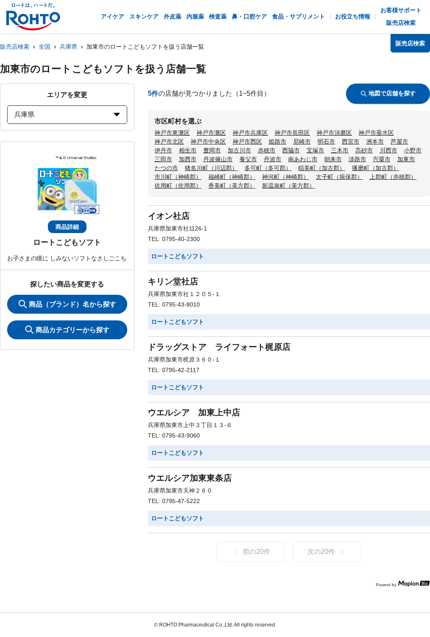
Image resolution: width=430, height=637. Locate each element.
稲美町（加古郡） (321, 168)
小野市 (413, 150)
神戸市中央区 (208, 141)
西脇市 (291, 150)
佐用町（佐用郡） (178, 185)
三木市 (340, 150)
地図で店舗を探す (392, 93)
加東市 (406, 159)
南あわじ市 (302, 159)
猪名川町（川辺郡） (211, 168)
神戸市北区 (169, 141)
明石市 (326, 141)
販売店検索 (14, 46)
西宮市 (350, 141)
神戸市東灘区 (172, 132)
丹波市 (272, 159)
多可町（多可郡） (267, 168)
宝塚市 (315, 150)
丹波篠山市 (218, 159)
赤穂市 (266, 150)
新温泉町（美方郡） (288, 185)
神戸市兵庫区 (250, 132)
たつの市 (166, 168)
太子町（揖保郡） (339, 176)
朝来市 (333, 159)
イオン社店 (169, 215)
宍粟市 (382, 159)
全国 (44, 46)
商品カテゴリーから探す (73, 329)
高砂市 (364, 150)
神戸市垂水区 (376, 132)
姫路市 (277, 141)
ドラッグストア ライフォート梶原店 (219, 346)
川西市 (388, 150)
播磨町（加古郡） (375, 168)
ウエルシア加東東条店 (190, 477)
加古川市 (239, 150)
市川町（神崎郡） (178, 176)
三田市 (163, 159)
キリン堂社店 (173, 281)
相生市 (188, 150)
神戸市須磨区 (334, 132)
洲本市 (375, 141)
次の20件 (321, 551)
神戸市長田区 (292, 132)
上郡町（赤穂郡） (393, 176)
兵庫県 (68, 46)
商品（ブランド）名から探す (72, 304)
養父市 (248, 159)
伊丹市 (163, 150)
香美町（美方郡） (231, 185)
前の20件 (256, 551)
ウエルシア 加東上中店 (194, 412)
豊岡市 (212, 150)
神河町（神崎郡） (285, 176)
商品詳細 (67, 226)
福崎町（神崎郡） (231, 176)
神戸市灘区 (211, 132)
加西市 (188, 159)
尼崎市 (302, 141)
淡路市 (357, 159)
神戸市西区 (247, 141)
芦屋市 (399, 141)
